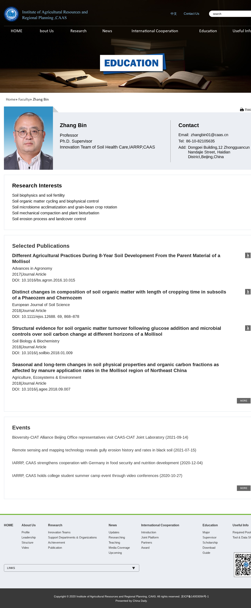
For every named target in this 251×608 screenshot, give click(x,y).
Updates (114, 532)
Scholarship (210, 542)
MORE (243, 400)
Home (10, 100)
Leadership (29, 537)
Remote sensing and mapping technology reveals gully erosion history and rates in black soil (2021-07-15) (104, 450)
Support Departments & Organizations (72, 537)
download (248, 255)
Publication (55, 547)
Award (145, 547)
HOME (8, 525)
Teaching (114, 542)
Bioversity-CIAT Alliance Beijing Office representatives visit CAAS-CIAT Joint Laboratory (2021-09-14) (100, 437)
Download (209, 547)
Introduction (148, 532)
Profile (26, 532)
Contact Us (191, 13)
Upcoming (115, 552)
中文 (174, 13)
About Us (29, 525)
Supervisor (209, 537)
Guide (206, 552)
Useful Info (241, 525)
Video (25, 547)
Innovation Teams (59, 532)
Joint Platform (150, 537)
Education (210, 525)
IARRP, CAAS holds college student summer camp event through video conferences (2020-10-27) (97, 475)
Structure (27, 542)
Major (206, 532)
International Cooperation (160, 525)
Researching (117, 537)
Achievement (56, 542)
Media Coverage (119, 547)
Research (55, 525)
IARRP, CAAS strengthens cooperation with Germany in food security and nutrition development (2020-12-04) (107, 463)
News (113, 525)
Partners (146, 542)
